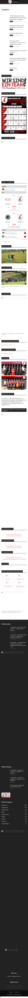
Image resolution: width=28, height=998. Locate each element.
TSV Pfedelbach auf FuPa (5, 241)
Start (2, 7)
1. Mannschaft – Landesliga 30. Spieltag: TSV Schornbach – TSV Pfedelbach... (17, 779)
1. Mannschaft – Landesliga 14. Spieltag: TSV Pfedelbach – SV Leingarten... (17, 772)
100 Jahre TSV (4, 12)
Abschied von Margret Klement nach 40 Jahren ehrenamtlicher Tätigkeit (18, 60)
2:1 (25, 189)
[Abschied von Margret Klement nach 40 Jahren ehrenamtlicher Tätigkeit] (5, 60)
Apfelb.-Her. (8, 221)
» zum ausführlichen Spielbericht (14, 226)
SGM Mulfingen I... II (15, 237)
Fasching (15, 12)
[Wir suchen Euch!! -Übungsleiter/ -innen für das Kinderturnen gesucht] (5, 42)
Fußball (20, 12)
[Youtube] (20, 986)
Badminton (11, 12)
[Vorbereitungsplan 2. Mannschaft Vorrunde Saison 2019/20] (5, 787)
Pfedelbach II (20, 221)
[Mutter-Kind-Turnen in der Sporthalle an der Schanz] (5, 27)
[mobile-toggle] (2, 2)
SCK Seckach (12, 190)
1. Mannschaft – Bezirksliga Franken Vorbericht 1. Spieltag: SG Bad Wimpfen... (18, 629)
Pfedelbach (7, 190)
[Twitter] (16, 986)
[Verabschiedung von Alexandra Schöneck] (5, 52)
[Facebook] (7, 986)
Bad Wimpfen (8, 204)
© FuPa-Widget (23, 239)
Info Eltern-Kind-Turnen (16, 33)
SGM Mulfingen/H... (13, 233)
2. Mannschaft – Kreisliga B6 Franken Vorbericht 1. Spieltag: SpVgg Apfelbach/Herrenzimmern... (18, 636)
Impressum (17, 992)
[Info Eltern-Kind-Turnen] (5, 35)
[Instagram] (12, 986)
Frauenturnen (13, 68)
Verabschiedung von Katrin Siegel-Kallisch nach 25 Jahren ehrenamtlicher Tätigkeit (18, 17)
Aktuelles (6, 7)
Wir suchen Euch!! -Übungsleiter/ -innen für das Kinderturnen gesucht (17, 42)
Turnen (11, 21)
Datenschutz (11, 992)
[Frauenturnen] (5, 70)
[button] (26, 2)
